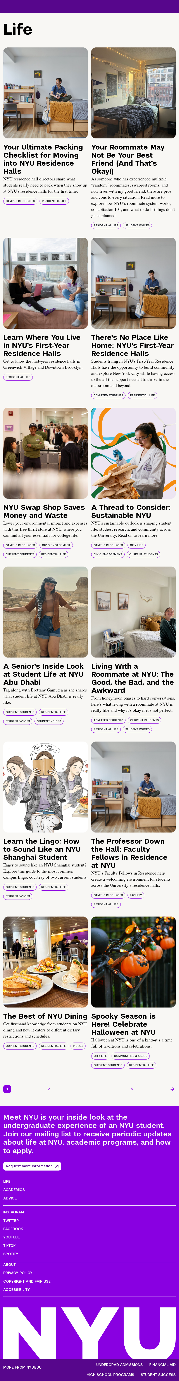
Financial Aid (162, 1365)
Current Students (20, 554)
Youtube (11, 1237)
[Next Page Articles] (172, 1089)
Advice (10, 1198)
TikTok (9, 1245)
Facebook (13, 1229)
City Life (136, 545)
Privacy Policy (18, 1273)
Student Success (158, 1375)
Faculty (136, 895)
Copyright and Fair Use (27, 1281)
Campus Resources (20, 201)
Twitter (11, 1220)
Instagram (13, 1212)
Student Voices (137, 225)
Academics (14, 1190)
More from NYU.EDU (22, 1367)
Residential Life (54, 201)
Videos (78, 1046)
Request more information (29, 1166)
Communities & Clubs (130, 1056)
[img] (45, 92)
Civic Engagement (56, 545)
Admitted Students (108, 395)
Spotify (10, 1254)
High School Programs (110, 1375)
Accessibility (16, 1289)
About (9, 1264)
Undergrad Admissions (119, 1365)
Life (6, 1181)
